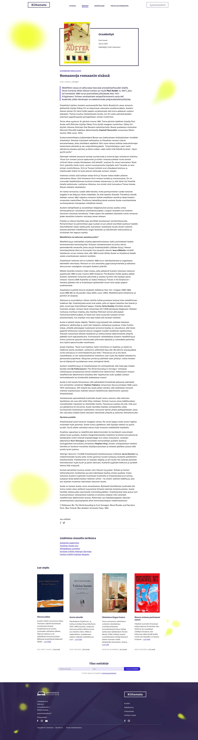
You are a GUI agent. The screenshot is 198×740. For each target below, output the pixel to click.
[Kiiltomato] (39, 7)
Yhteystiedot (42, 717)
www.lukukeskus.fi (44, 713)
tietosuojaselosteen (109, 673)
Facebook (61, 523)
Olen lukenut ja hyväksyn (100, 673)
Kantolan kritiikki (75, 551)
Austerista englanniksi (69, 542)
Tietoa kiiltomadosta (120, 6)
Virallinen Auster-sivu (69, 545)
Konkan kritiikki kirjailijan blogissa (74, 554)
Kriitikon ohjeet (130, 715)
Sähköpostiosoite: (65, 665)
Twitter (64, 523)
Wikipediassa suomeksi (70, 548)
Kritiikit (85, 6)
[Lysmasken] (157, 7)
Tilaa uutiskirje (132, 669)
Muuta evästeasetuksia (74, 727)
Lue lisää (47, 641)
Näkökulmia (99, 6)
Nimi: (94, 665)
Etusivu (72, 6)
